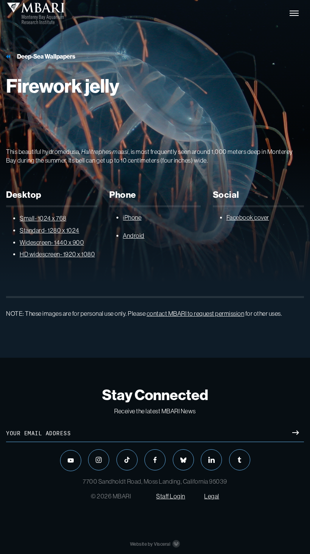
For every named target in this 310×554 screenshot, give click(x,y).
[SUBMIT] (295, 433)
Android (133, 235)
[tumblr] (239, 459)
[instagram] (98, 459)
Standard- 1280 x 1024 (49, 230)
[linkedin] (211, 459)
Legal (211, 496)
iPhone (132, 217)
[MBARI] (35, 13)
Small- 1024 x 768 (43, 218)
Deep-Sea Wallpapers (46, 56)
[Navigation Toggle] (294, 13)
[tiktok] (127, 459)
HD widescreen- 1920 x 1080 (57, 254)
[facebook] (155, 459)
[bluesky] (183, 459)
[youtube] (70, 460)
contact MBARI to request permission (196, 313)
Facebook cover (247, 217)
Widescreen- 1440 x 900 (52, 242)
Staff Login (170, 496)
